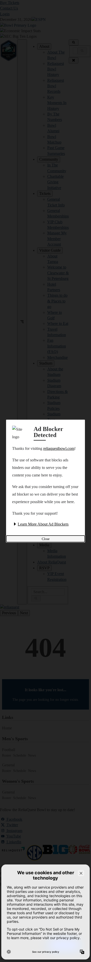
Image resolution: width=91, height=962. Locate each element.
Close (46, 539)
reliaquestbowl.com (58, 448)
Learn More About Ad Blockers (43, 524)
